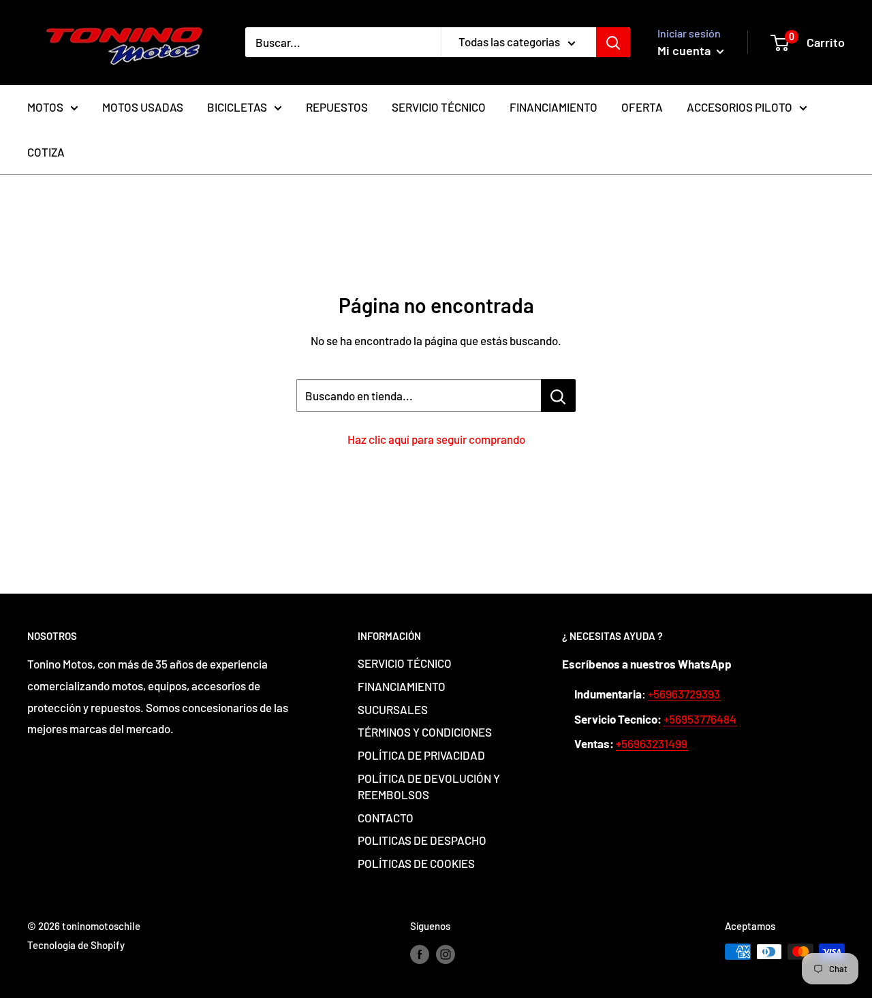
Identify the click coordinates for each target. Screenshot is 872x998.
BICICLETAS (237, 107)
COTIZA (46, 152)
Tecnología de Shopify (76, 945)
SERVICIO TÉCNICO (439, 107)
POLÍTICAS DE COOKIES (416, 863)
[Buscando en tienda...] (558, 395)
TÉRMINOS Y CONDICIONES (425, 732)
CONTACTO (386, 817)
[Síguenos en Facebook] (419, 954)
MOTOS (45, 107)
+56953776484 (700, 719)
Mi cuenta (685, 50)
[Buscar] (613, 42)
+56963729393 (684, 694)
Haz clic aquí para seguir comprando (436, 439)
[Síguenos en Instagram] (445, 954)
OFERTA (642, 107)
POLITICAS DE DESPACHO (422, 840)
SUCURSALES (393, 709)
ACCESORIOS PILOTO (739, 107)
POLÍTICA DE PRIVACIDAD (421, 755)
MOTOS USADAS (142, 107)
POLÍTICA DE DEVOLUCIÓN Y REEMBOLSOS (429, 786)
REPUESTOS (337, 107)
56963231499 (651, 743)
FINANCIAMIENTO (553, 107)
